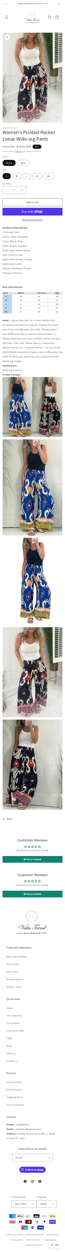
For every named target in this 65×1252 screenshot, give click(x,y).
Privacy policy (17, 1240)
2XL (49, 176)
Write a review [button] (32, 859)
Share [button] (9, 818)
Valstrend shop (19, 1234)
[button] (6, 17)
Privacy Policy (14, 1082)
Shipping (18, 151)
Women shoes (14, 986)
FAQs (9, 1038)
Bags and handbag (17, 956)
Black (9, 162)
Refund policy (53, 1234)
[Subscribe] (49, 1158)
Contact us (12, 1060)
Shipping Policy (15, 1097)
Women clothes (15, 979)
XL (37, 176)
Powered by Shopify (35, 1234)
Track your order (15, 1030)
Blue (23, 162)
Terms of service (33, 1240)
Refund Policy (14, 1089)
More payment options (32, 219)
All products (13, 1023)
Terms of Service (15, 1104)
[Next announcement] (58, 3)
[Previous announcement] (6, 3)
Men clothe (13, 964)
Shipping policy (50, 1240)
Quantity (6, 183)
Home (10, 1008)
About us (11, 1053)
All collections (14, 1015)
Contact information (34, 1245)
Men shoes (12, 971)
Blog (9, 1045)
